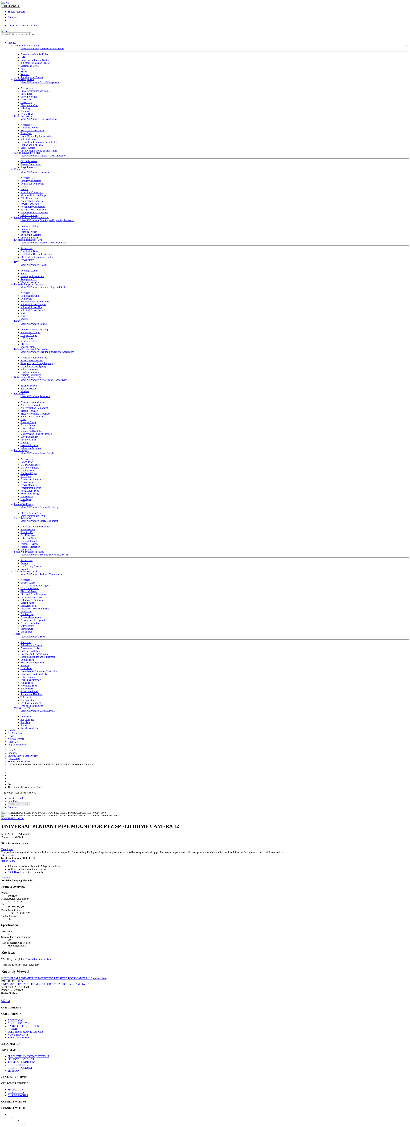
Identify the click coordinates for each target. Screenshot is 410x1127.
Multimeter (26, 611)
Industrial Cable (28, 139)
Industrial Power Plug (31, 307)
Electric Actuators (29, 410)
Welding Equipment (30, 703)
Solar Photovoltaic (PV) (32, 515)
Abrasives (25, 642)
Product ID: (7, 837)
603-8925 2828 (29, 25)
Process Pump (27, 425)
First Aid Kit (26, 532)
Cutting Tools (27, 659)
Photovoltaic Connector (32, 201)
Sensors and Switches (31, 431)
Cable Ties (25, 99)
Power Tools (26, 688)
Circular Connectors (30, 180)
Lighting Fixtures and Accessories (31, 349)
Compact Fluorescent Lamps (34, 329)
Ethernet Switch (28, 385)
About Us (13, 741)
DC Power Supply (29, 467)
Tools (17, 633)
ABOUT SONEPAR (18, 1023)
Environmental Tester (31, 597)
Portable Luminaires (30, 375)
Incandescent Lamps (30, 341)
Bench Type (26, 462)
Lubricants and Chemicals (33, 674)
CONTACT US (16, 1092)
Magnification (27, 602)
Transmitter (26, 631)
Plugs (23, 316)
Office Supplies (28, 677)
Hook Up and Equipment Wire (36, 136)
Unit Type (25, 499)
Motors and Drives (29, 65)
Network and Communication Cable (38, 142)
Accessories (26, 88)
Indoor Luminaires (29, 369)
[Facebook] (10, 1115)
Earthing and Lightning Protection (31, 217)
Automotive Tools (29, 648)
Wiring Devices (22, 708)
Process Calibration (30, 623)
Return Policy (8, 861)
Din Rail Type (27, 470)
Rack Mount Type (29, 490)
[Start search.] (33, 34)
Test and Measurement (25, 571)
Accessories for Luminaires (34, 357)
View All (5, 1001)
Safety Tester (27, 626)
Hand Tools (26, 668)
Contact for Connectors (32, 183)
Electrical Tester (28, 591)
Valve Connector (28, 215)
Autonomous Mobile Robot (34, 54)
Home (11, 750)
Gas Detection (27, 535)
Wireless (24, 391)
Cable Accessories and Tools (34, 91)
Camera (24, 563)
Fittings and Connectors (32, 416)
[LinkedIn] (16, 1118)
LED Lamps (26, 344)
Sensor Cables (27, 147)
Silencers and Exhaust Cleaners (36, 433)
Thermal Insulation (30, 282)
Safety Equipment (23, 518)
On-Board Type (28, 473)
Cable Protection (28, 96)
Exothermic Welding (30, 234)
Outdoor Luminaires (30, 372)
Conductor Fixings (29, 226)
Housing (24, 189)
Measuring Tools (28, 605)
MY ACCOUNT (16, 1089)
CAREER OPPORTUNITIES (23, 1026)
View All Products (29, 48)
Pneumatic (19, 393)
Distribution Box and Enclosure (36, 254)
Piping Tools (26, 682)
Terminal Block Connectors (34, 212)
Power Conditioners (30, 479)
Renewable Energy (30, 493)
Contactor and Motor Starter (34, 60)
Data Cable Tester (29, 588)
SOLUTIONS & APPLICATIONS (26, 1031)
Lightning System (29, 237)
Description (7, 849)
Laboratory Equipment (31, 600)
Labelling (25, 108)
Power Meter (27, 260)
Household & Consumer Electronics (38, 671)
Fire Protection (27, 529)
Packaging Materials (30, 680)
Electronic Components (32, 662)
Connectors (20, 169)
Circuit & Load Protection (27, 152)
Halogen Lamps (28, 335)
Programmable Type (30, 487)
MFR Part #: (7, 834)
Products (12, 42)
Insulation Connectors (31, 192)
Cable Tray (26, 102)
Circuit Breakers (28, 161)
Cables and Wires (23, 116)
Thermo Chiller (28, 439)
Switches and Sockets (31, 728)
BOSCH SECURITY (12, 818)
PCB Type (25, 476)
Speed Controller (29, 436)
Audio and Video (29, 127)
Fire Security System (30, 566)
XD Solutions (15, 733)
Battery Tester (27, 582)
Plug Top (25, 722)
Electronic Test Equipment (33, 594)
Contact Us (13, 25)
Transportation (27, 700)
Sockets (24, 318)
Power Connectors (29, 203)
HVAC (17, 262)
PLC (22, 68)
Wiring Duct (26, 114)
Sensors (24, 725)
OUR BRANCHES (18, 1095)
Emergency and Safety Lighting (36, 363)
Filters (23, 273)
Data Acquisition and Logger (35, 585)
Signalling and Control (31, 77)
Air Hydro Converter (31, 405)
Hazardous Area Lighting (33, 366)
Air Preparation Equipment (34, 408)
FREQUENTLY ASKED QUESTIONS (28, 1056)
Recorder (25, 569)
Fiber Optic (26, 133)
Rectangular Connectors (32, 206)
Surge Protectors (28, 167)
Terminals (25, 111)
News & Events (16, 738)
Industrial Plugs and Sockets (28, 284)
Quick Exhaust (28, 428)
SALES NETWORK (18, 1037)
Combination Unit (29, 295)
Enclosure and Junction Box (34, 301)
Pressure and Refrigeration (33, 620)
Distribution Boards (30, 251)
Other (23, 419)
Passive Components (30, 164)
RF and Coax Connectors (33, 209)
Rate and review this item (38, 959)
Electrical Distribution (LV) (28, 239)
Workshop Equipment (31, 705)
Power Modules (28, 485)
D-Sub (23, 186)
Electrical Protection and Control (36, 257)
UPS (22, 502)
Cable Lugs (26, 93)
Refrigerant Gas (28, 279)
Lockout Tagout (28, 541)
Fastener (24, 665)
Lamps (17, 321)
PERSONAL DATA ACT (21, 1059)
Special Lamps (27, 347)
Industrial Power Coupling (33, 304)
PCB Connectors (29, 198)
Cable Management (24, 79)
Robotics (24, 74)
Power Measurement (30, 617)
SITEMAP (13, 1070)
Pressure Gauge (28, 422)
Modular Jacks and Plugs (33, 195)
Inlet (22, 313)
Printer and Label (29, 691)
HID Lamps (26, 338)
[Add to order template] (2, 999)
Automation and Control (26, 45)
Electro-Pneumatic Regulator (35, 413)
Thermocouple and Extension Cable (38, 150)
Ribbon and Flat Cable (31, 145)
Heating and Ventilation (32, 276)
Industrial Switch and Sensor (34, 63)
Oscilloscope (26, 614)
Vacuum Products (29, 445)
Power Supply (21, 450)
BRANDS (13, 1029)
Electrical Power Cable (32, 130)
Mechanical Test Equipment (34, 608)
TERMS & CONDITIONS (22, 1062)
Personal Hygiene (29, 544)
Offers (11, 736)
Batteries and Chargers (31, 651)
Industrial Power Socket (32, 310)
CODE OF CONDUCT (20, 1067)
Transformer (26, 496)
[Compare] (5, 999)
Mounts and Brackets (18, 761)
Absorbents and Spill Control (35, 526)
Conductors (26, 229)
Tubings (24, 442)
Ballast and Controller (31, 360)
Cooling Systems (29, 270)
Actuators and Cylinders (32, 402)
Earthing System (28, 231)
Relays (23, 71)
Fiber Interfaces (28, 388)
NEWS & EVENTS (18, 1034)
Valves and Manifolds (31, 448)
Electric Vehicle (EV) (31, 513)
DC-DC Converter (29, 464)
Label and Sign (28, 538)
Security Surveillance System (29, 551)
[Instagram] (29, 1124)
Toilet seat (25, 697)
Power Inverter (28, 482)
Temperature (26, 628)
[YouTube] (22, 1121)
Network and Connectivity (27, 377)
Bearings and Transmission (34, 654)
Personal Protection (30, 546)
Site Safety (25, 549)
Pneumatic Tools (28, 685)
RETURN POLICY (18, 1065)
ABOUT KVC (15, 1020)
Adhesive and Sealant (31, 645)
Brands (11, 730)
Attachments (7, 855)
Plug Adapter (27, 719)
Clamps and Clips (29, 105)
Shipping (5, 877)
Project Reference (17, 744)
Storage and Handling (31, 694)
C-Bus (23, 57)
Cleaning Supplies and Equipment (37, 656)
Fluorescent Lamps (30, 332)
